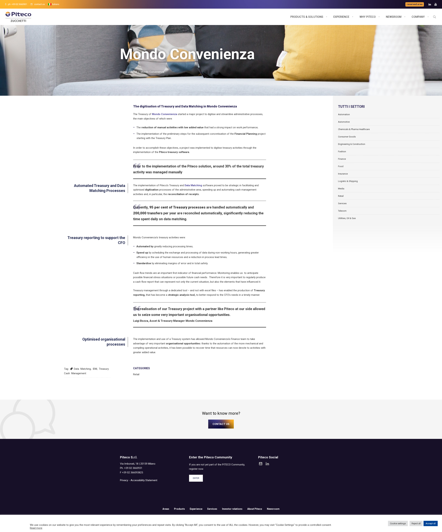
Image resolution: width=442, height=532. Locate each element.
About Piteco (254, 509)
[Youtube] (435, 4)
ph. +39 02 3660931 (17, 4)
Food (340, 166)
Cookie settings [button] (398, 523)
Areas (165, 509)
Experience (341, 16)
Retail (134, 71)
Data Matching (82, 368)
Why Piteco (367, 16)
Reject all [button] (416, 523)
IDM (95, 368)
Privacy (124, 480)
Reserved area (414, 4)
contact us (39, 4)
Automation (344, 114)
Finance (342, 159)
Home (123, 71)
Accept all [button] (431, 523)
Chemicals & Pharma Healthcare (354, 129)
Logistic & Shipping (348, 181)
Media (341, 188)
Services (342, 203)
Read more (36, 528)
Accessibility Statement (144, 480)
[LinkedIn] (430, 4)
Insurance (343, 173)
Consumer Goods (347, 136)
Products (179, 509)
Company (418, 16)
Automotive (344, 122)
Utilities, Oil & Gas (347, 218)
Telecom (342, 211)
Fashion (342, 151)
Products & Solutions (306, 16)
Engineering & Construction (351, 144)
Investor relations (232, 509)
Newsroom (393, 16)
